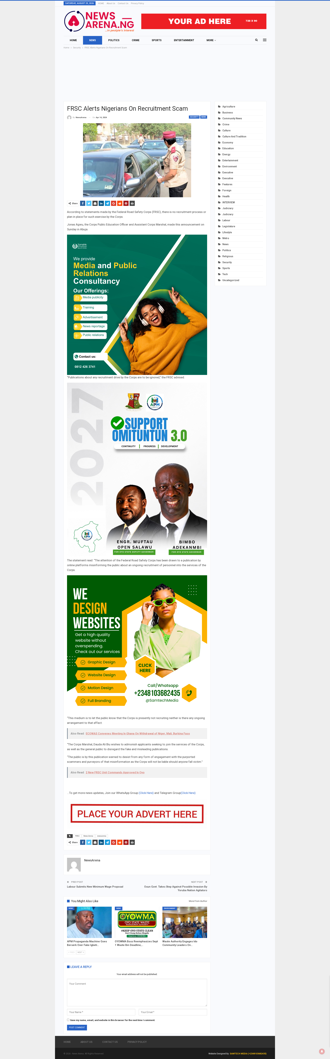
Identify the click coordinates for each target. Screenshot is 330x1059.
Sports (157, 40)
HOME (101, 3)
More (210, 40)
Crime (135, 40)
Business (227, 112)
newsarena (101, 836)
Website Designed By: (219, 1053)
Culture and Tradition (234, 136)
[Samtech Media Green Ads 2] (137, 645)
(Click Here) (146, 793)
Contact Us (123, 3)
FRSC (77, 836)
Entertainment (184, 40)
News (92, 40)
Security (194, 117)
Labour (226, 220)
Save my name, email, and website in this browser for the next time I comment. (112, 1020)
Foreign (226, 190)
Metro (225, 238)
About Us (111, 3)
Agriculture (228, 106)
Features (227, 184)
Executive (227, 172)
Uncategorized (230, 280)
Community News (232, 118)
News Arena (88, 836)
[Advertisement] (165, 75)
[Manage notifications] (322, 1051)
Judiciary (227, 208)
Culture (226, 130)
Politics (113, 40)
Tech (225, 274)
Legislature (228, 226)
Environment (169, 908)
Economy (227, 142)
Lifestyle (227, 232)
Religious (227, 256)
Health (226, 196)
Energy (226, 154)
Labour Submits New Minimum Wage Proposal (95, 886)
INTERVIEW (228, 202)
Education (228, 148)
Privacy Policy (137, 3)
